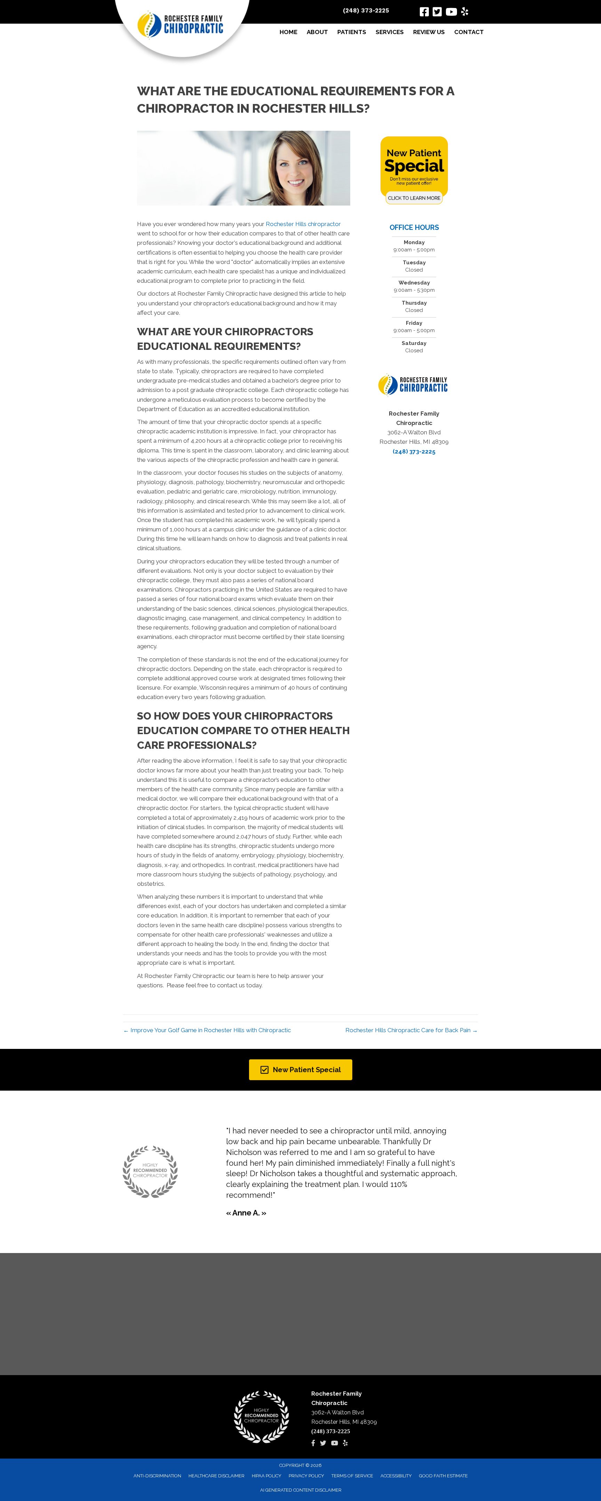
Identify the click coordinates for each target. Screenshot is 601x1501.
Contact (469, 32)
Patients (351, 32)
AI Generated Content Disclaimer (301, 1490)
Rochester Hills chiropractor (303, 223)
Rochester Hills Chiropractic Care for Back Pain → (411, 1030)
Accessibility (396, 1475)
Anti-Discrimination (157, 1475)
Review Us (429, 32)
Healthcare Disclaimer (217, 1475)
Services (390, 32)
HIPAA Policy (266, 1475)
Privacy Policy (306, 1475)
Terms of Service (352, 1475)
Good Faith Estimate (443, 1475)
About (317, 32)
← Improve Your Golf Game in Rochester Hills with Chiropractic (207, 1030)
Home (288, 32)
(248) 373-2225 (366, 10)
